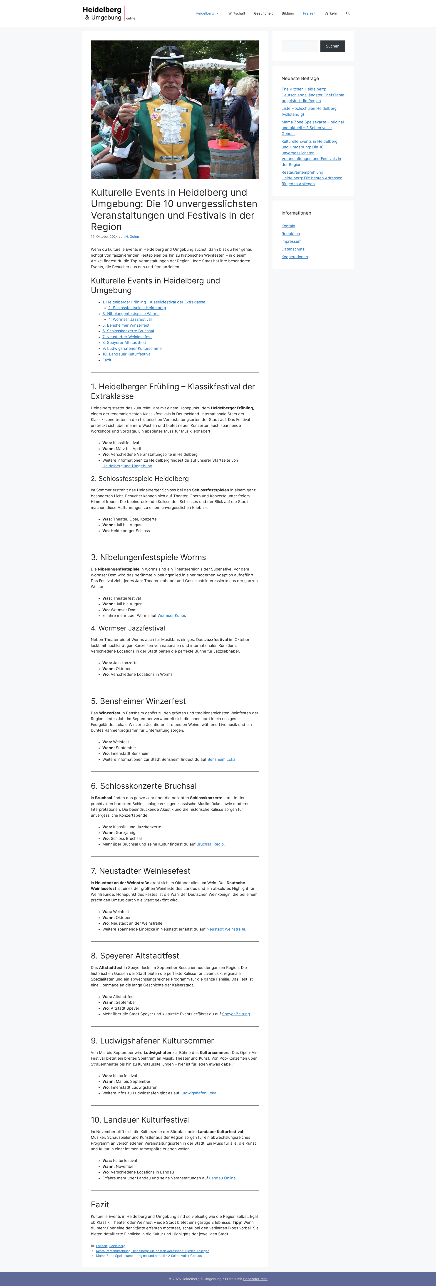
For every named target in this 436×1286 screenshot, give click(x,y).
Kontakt (288, 226)
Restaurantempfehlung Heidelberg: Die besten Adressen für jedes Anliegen (152, 1251)
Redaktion (291, 233)
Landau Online (222, 1178)
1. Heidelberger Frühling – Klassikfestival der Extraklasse (153, 302)
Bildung (288, 13)
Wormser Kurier (171, 615)
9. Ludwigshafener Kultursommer (132, 348)
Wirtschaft (236, 13)
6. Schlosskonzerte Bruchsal (128, 331)
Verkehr (331, 13)
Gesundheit (263, 13)
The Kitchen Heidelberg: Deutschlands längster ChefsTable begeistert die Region (313, 95)
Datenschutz (293, 249)
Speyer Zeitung (236, 1014)
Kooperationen (295, 257)
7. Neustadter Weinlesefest (127, 337)
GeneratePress (255, 1279)
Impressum (292, 241)
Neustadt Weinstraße (226, 929)
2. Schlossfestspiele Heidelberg (137, 307)
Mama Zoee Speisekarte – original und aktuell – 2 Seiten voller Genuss (149, 1256)
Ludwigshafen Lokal (199, 1093)
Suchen (332, 46)
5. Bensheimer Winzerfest (125, 325)
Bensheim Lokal (222, 759)
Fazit (106, 360)
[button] (348, 13)
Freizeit (309, 13)
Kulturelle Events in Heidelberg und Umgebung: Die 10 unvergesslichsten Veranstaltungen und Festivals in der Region (311, 153)
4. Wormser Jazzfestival (130, 319)
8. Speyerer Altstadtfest (124, 342)
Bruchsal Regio (210, 844)
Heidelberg (205, 13)
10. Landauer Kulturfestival (126, 354)
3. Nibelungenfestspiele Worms (130, 313)
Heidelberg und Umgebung (127, 466)
